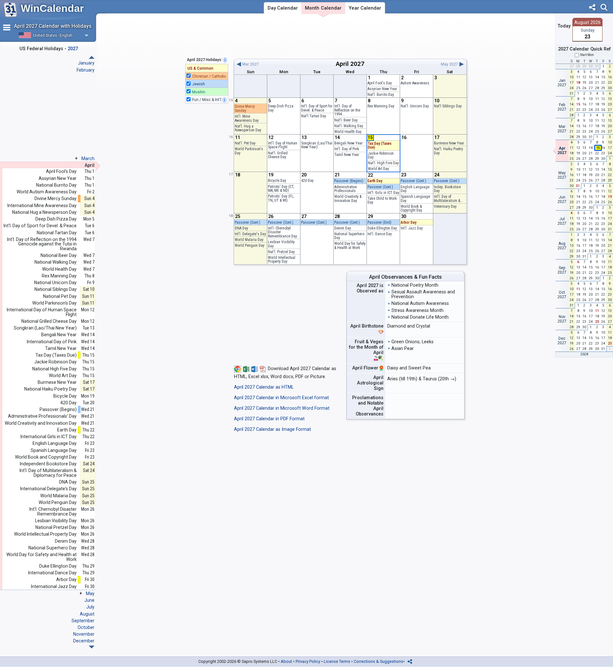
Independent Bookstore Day (48, 463)
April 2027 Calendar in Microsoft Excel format (281, 397)
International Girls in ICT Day (48, 436)
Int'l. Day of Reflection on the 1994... (347, 110)
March (88, 158)
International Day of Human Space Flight (42, 312)
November (84, 634)
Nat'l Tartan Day (313, 116)
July (90, 606)
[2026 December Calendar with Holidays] (92, 57)
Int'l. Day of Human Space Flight (282, 145)
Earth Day (374, 181)
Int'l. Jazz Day (412, 228)
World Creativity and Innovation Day (41, 423)
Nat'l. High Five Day (383, 163)
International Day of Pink (52, 341)
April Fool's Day (379, 83)
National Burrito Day (56, 185)
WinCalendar (52, 8)
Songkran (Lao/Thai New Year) (316, 145)
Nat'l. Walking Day (348, 126)
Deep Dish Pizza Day (280, 108)
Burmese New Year (449, 143)
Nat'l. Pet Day (245, 143)
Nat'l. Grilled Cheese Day (278, 155)
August (87, 614)
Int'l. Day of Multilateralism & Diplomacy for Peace (48, 472)
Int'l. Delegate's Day (250, 234)
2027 (357, 63)
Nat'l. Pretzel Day (281, 252)
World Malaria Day (249, 239)
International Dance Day (52, 572)
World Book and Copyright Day (46, 457)
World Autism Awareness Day (47, 192)
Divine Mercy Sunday (245, 108)
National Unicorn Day (55, 282)
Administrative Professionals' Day (42, 416)
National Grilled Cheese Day (49, 321)
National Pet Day (60, 296)
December (84, 640)
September (83, 620)
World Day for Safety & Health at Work (350, 245)
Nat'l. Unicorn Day (415, 106)
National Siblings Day (55, 289)
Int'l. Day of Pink (346, 149)
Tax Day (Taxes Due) (379, 145)
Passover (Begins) (348, 181)
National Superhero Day (349, 236)
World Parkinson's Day (249, 151)
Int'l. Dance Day (379, 234)
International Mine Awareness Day (42, 205)
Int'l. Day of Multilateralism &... (448, 198)
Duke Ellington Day (382, 228)
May (90, 593)
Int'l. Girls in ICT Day (383, 192)
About (286, 661)
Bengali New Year (348, 143)
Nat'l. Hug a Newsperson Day (248, 128)
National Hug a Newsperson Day (44, 212)
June (89, 600)
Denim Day (342, 228)
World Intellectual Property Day (281, 259)
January (86, 63)
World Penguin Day (249, 245)
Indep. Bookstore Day (447, 189)
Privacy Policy (308, 661)
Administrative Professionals (345, 189)
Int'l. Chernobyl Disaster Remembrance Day (53, 511)
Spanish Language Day (415, 198)
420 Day (307, 180)
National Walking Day (55, 262)
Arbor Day (408, 222)
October (86, 627)
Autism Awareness (415, 83)
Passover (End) (379, 222)
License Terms (337, 661)
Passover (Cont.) (380, 187)
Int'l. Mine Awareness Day (247, 118)
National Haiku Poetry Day (50, 389)
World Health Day (347, 131)
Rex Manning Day (380, 106)
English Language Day (415, 189)
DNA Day (241, 228)
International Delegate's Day (48, 488)
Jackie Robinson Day (381, 155)
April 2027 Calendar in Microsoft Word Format (281, 408)
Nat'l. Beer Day (346, 120)
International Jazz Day (54, 586)
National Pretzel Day (56, 527)
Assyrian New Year (382, 89)
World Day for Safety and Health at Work (41, 557)
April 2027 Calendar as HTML (264, 387)
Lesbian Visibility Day (281, 244)
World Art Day (378, 169)
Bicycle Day (277, 180)
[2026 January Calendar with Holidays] (92, 647)
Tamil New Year (346, 154)
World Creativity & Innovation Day (347, 198)
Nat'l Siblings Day (448, 106)
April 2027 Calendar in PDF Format (269, 419)
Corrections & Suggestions (378, 661)
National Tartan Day (57, 232)
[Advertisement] (350, 36)
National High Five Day (54, 369)
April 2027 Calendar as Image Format (272, 429)
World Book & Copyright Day (411, 208)
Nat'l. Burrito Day (380, 94)
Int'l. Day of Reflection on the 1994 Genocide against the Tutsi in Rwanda (42, 244)
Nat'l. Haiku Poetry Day (448, 151)
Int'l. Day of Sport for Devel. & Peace (316, 108)
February (86, 70)
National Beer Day (59, 255)
